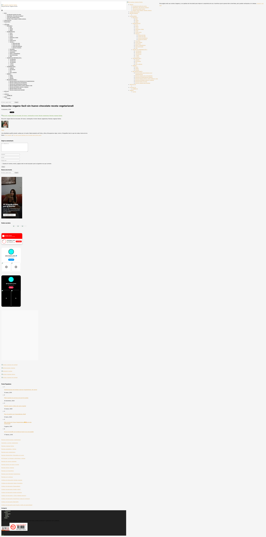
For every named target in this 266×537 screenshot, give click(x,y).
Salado (11, 76)
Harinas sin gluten (16, 47)
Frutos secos (13, 40)
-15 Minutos (13, 59)
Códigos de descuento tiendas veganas (11, 480)
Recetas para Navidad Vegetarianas (10, 474)
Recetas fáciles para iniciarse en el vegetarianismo (22, 81)
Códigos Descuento (7, 20)
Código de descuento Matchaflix (10, 502)
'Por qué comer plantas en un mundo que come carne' (27, 135)
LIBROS (132, 90)
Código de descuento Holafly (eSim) (11, 489)
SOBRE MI (9, 95)
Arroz (11, 33)
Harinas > (12, 41)
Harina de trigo (16, 43)
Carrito (8, 98)
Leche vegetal (13, 50)
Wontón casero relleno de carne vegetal (15, 406)
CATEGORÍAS (6, 24)
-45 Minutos (13, 62)
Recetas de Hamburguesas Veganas (18, 84)
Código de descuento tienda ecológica (11, 492)
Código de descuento (7, 495)
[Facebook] (1, 101)
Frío (11, 71)
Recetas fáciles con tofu (15, 88)
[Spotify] (5, 101)
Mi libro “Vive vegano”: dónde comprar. (16, 18)
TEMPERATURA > (11, 66)
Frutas (11, 39)
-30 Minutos (13, 60)
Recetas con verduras (7, 477)
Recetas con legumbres (7, 470)
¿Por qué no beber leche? (13, 17)
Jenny (2, 130)
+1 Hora (12, 65)
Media (11, 28)
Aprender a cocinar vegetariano (9, 443)
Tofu (11, 56)
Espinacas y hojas (14, 37)
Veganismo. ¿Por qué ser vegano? (15, 16)
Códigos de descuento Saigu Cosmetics (11, 483)
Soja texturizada (14, 55)
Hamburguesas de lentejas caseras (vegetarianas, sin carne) (20, 389)
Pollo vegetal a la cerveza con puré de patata (16, 398)
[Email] (4, 101)
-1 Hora (11, 63)
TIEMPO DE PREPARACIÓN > (14, 57)
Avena (11, 34)
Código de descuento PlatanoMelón (10, 486)
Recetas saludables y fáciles (8, 449)
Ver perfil (11, 259)
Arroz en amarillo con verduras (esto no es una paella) (19, 431)
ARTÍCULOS (6, 91)
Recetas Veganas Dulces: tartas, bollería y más (21, 85)
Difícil (11, 30)
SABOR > (9, 73)
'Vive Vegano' (8, 135)
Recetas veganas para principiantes (18, 82)
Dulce (11, 75)
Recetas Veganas (7, 21)
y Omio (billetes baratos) (19, 495)
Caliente (12, 68)
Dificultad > (10, 25)
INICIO (5, 13)
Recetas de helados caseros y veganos (19, 87)
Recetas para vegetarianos (8, 452)
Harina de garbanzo (17, 46)
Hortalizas (12, 49)
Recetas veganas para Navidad (17, 89)
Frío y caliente (13, 72)
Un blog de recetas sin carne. (14, 14)
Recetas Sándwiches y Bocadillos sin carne (12, 455)
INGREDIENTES (11, 31)
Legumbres (12, 52)
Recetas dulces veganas (7, 467)
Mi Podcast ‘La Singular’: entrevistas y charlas (13, 458)
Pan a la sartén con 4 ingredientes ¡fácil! (15, 414)
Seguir (11, 287)
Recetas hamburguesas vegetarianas (11, 439)
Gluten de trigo (16, 44)
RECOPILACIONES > (12, 79)
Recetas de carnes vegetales (8, 461)
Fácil (11, 27)
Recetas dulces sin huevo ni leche (10, 464)
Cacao (11, 36)
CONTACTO (6, 94)
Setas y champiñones (15, 53)
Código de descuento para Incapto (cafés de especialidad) (16, 505)
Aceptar (259, 3)
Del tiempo (12, 69)
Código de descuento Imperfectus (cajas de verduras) (15, 498)
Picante (11, 78)
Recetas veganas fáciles (7, 446)
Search (16, 102)
